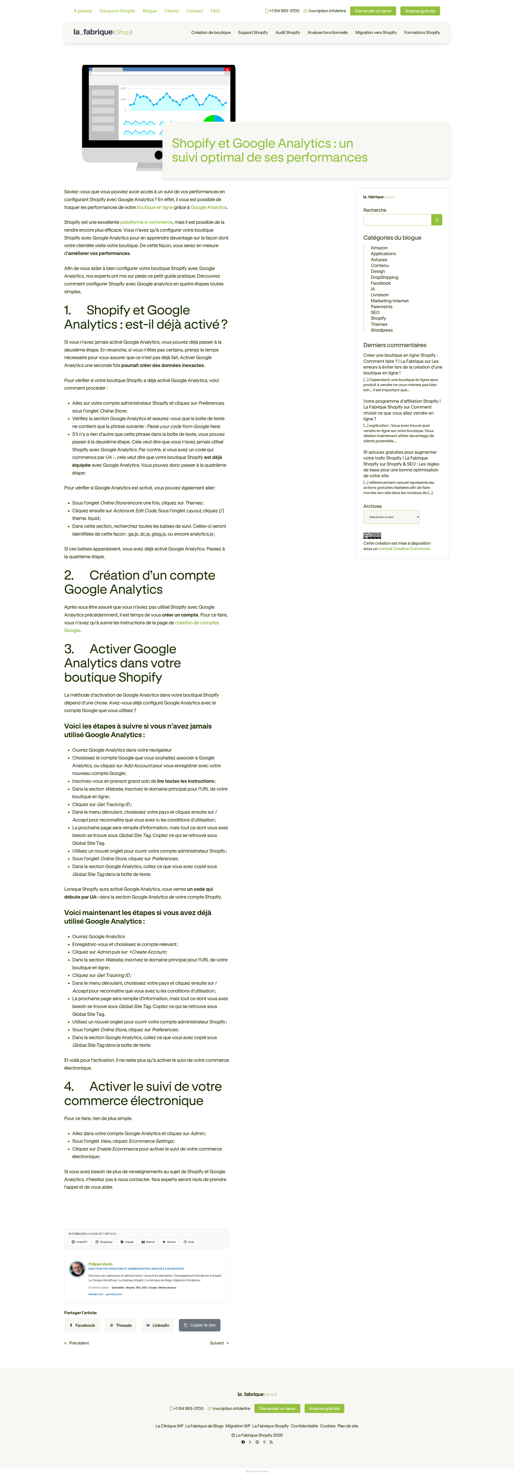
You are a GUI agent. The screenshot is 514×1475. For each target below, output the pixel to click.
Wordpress (382, 329)
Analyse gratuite (420, 11)
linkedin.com (96, 1294)
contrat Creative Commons (404, 548)
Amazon (379, 247)
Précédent (79, 1343)
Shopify (378, 318)
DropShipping (384, 277)
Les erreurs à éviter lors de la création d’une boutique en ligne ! (402, 367)
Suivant (217, 1343)
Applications (383, 253)
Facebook (381, 282)
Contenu (380, 265)
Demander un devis (373, 11)
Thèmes (379, 324)
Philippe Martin (100, 1264)
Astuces (379, 259)
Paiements (382, 306)
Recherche (374, 210)
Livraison (380, 294)
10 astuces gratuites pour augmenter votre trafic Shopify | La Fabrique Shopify (400, 458)
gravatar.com (114, 1294)
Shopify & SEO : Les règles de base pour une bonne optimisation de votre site (401, 469)
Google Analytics (209, 207)
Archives (372, 506)
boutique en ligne (155, 207)
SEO (375, 312)
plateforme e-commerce (146, 222)
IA (373, 288)
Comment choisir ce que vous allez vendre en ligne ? (398, 412)
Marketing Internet (390, 300)
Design (378, 271)
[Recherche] (436, 219)
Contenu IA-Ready (259, 1471)
